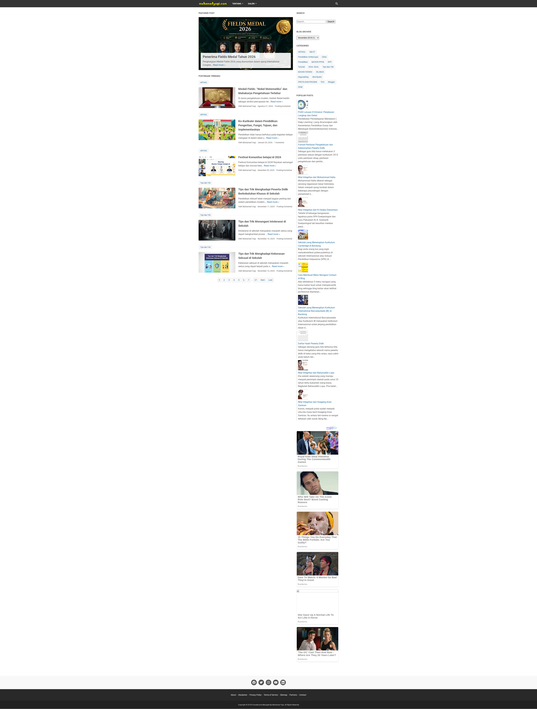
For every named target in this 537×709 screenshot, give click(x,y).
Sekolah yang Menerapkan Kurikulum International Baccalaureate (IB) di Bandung (316, 311)
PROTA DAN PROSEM (307, 82)
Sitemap (283, 695)
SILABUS (320, 72)
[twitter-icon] (261, 682)
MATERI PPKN (318, 62)
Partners (293, 695)
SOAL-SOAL (313, 67)
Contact (302, 695)
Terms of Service (271, 695)
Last (270, 280)
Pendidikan (303, 62)
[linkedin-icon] (283, 682)
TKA (322, 82)
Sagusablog (303, 77)
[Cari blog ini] (336, 3)
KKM (300, 87)
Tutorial (301, 67)
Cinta (324, 57)
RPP (330, 62)
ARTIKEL (203, 82)
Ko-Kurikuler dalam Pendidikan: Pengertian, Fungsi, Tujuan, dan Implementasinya (258, 125)
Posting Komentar (283, 106)
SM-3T (312, 52)
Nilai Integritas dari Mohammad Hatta (316, 177)
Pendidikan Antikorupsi (308, 57)
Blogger (331, 82)
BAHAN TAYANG (305, 72)
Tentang (236, 4)
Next (263, 280)
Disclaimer (242, 695)
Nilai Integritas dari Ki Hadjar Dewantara (318, 210)
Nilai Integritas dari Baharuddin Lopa (316, 372)
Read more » (219, 65)
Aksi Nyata (317, 77)
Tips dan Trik (205, 183)
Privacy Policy (255, 695)
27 (256, 280)
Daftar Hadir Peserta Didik (311, 343)
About (233, 695)
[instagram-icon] (268, 682)
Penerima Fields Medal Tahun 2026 (229, 57)
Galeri (251, 4)
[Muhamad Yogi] (213, 3)
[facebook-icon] (254, 682)
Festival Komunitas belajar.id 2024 (259, 157)
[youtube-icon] (276, 682)
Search (331, 21)
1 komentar (279, 142)
